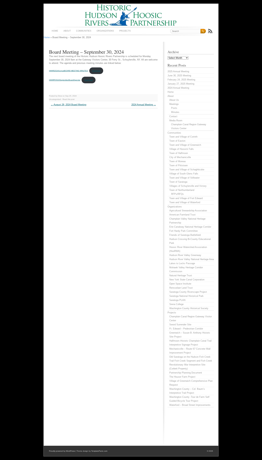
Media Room (175, 120)
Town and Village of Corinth (183, 136)
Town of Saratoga (178, 182)
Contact (173, 116)
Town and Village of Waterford (184, 202)
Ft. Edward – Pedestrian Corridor (186, 328)
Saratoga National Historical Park (186, 296)
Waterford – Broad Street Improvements (189, 405)
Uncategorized (55, 99)
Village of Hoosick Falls (181, 149)
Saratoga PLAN (177, 300)
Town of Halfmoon (178, 153)
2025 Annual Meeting (178, 71)
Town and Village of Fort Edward (186, 198)
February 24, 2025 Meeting (181, 79)
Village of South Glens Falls (183, 173)
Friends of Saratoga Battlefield (185, 235)
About (67, 31)
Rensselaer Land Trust (181, 287)
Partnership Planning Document (185, 372)
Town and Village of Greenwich (185, 145)
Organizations (105, 31)
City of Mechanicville (180, 157)
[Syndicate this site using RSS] (210, 31)
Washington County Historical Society (188, 308)
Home (55, 31)
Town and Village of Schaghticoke (186, 169)
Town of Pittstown (178, 165)
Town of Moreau (177, 161)
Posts (174, 108)
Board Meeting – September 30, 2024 (86, 51)
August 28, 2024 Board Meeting (68, 104)
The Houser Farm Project (182, 376)
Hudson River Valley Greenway (185, 255)
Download (96, 71)
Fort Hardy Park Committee (183, 231)
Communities (83, 31)
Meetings (174, 104)
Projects (125, 31)
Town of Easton (177, 140)
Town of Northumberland (181, 190)
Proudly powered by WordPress (62, 451)
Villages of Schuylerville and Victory (188, 186)
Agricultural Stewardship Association (188, 210)
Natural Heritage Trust (180, 275)
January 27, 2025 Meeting (181, 83)
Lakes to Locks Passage (182, 263)
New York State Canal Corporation (186, 279)
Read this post (69, 99)
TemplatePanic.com (99, 451)
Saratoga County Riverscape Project (188, 292)
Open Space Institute (180, 283)
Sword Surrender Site (180, 324)
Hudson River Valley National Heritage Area (191, 259)
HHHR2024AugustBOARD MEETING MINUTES (68, 71)
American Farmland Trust (182, 214)
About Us (174, 100)
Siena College (176, 304)
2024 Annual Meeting (143, 104)
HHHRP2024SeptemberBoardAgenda (64, 80)
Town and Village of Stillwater (184, 177)
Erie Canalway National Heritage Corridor (190, 226)
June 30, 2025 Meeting (179, 75)
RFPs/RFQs (177, 194)
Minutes (175, 112)
